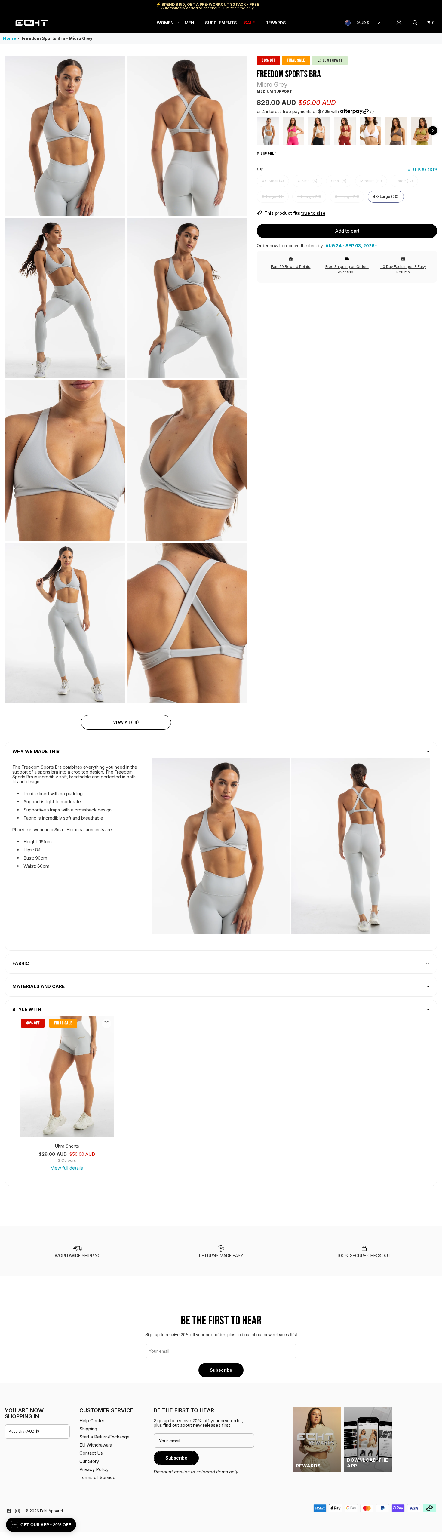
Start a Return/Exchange (104, 1437)
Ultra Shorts (67, 1146)
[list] (126, 379)
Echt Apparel (51, 1511)
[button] (167, 23)
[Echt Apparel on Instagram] (17, 1511)
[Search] (416, 22)
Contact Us (91, 1453)
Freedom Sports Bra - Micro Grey (57, 38)
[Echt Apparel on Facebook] (9, 1511)
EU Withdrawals (95, 1445)
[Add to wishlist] (106, 1023)
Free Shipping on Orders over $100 (347, 269)
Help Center (417, 6)
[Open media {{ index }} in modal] (65, 136)
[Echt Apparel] (31, 22)
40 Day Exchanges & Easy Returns (403, 269)
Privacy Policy (94, 1469)
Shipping (386, 6)
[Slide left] (432, 130)
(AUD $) (363, 22)
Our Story (89, 1461)
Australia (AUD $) (24, 1431)
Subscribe (221, 1370)
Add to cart (347, 231)
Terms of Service (97, 1477)
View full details (67, 1168)
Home (9, 38)
